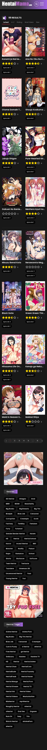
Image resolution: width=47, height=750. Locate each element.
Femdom (33, 524)
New (37, 22)
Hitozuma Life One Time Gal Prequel (12, 366)
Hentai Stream (12, 686)
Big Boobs (10, 509)
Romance (20, 553)
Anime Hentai (11, 632)
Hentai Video (25, 691)
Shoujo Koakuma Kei (35, 110)
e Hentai (25, 647)
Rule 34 (9, 716)
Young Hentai (11, 578)
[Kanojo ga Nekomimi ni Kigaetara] (35, 349)
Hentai (16, 538)
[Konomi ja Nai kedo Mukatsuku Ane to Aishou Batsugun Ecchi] (12, 42)
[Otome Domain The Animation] (12, 92)
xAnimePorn (28, 721)
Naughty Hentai (12, 706)
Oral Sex (21, 711)
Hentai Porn (28, 681)
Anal (33, 499)
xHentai (9, 726)
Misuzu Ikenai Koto (11, 262)
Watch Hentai (11, 721)
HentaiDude (11, 671)
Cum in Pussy (11, 647)
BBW (8, 504)
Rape (8, 553)
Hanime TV (35, 656)
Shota (8, 558)
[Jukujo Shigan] (12, 141)
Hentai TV (27, 686)
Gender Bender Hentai (15, 534)
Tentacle (25, 563)
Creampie (24, 519)
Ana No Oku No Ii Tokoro (35, 59)
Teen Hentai (11, 563)
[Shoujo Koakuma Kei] (35, 92)
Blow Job (21, 514)
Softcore (33, 558)
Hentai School (30, 538)
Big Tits (37, 509)
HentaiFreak (11, 676)
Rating (19, 22)
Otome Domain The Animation (12, 110)
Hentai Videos (12, 696)
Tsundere (10, 568)
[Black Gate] (12, 295)
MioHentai (10, 701)
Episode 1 (6, 72)
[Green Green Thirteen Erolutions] (35, 295)
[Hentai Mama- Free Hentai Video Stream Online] (17, 3)
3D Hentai (10, 499)
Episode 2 (7, 68)
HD (7, 538)
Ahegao (22, 499)
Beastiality (29, 504)
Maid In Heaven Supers (12, 417)
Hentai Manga (12, 681)
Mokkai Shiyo (32, 417)
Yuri (24, 578)
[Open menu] (42, 3)
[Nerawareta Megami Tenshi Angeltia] (35, 245)
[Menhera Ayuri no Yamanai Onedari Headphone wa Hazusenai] (35, 191)
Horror (8, 543)
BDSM (17, 504)
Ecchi (36, 519)
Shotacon (20, 558)
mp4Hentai (24, 701)
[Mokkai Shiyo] (35, 399)
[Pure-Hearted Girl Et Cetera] (35, 141)
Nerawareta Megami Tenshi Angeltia (35, 262)
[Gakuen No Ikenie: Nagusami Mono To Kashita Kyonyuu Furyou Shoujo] (12, 191)
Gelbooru (10, 656)
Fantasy (9, 524)
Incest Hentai (22, 543)
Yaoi (29, 573)
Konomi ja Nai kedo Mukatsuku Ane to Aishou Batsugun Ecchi (12, 59)
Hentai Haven (27, 676)
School (31, 553)
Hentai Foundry (27, 671)
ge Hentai (25, 651)
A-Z (12, 22)
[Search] (36, 3)
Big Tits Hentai (25, 637)
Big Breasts (24, 509)
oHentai (9, 711)
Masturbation (28, 696)
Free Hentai (11, 651)
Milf (34, 543)
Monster (9, 548)
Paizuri (31, 548)
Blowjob (9, 514)
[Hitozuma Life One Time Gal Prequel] (12, 349)
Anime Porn (27, 632)
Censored (34, 514)
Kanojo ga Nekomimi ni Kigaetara (35, 366)
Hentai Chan (11, 666)
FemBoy (21, 524)
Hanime (22, 656)
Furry (8, 529)
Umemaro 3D (24, 568)
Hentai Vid (10, 691)
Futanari (18, 529)
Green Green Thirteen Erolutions (35, 313)
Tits (28, 716)
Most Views (29, 22)
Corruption (10, 519)
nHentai (27, 706)
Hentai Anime (30, 661)
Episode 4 (30, 271)
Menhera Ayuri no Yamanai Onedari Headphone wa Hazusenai (35, 209)
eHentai (37, 647)
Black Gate (8, 313)
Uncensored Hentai (14, 573)
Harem (33, 534)
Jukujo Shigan (9, 158)
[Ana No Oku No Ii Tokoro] (35, 42)
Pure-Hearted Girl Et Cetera (35, 158)
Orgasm (33, 711)
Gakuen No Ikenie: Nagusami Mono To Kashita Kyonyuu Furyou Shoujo (12, 209)
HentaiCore (26, 666)
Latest (6, 22)
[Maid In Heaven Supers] (12, 399)
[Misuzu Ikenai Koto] (12, 245)
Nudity (21, 548)
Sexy (19, 716)
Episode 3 (30, 276)
